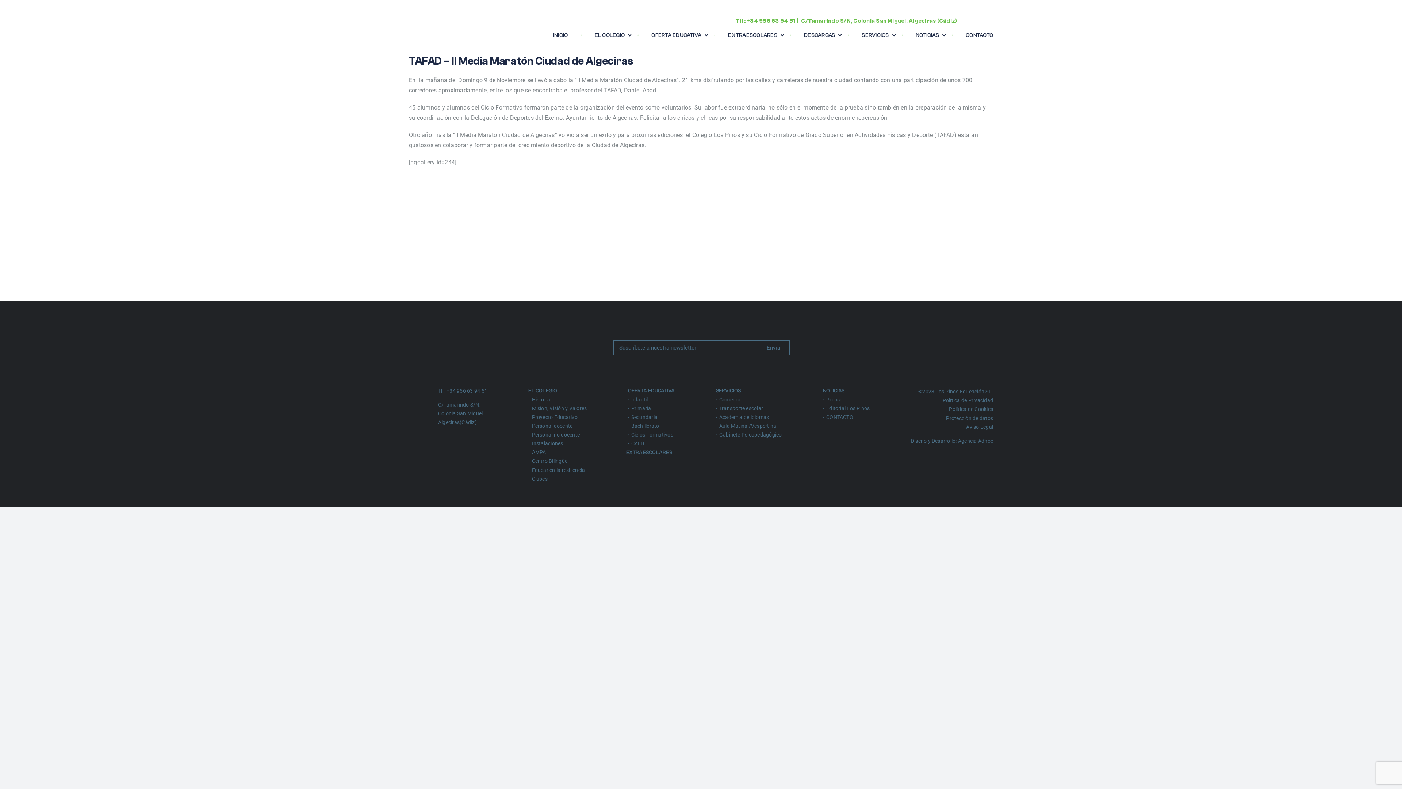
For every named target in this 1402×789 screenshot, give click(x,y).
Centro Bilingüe (550, 461)
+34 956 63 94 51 (771, 21)
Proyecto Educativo (555, 417)
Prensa (834, 400)
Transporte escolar (741, 408)
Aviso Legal (979, 427)
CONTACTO (839, 417)
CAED (637, 443)
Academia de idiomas (744, 417)
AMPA (539, 452)
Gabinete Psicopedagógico (750, 435)
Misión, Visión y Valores (559, 408)
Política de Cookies (971, 409)
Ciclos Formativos (652, 435)
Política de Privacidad (968, 400)
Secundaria (644, 417)
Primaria (641, 408)
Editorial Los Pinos (848, 408)
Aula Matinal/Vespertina (748, 426)
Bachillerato (645, 426)
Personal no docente (556, 435)
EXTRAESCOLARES (650, 453)
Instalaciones (547, 443)
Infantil (639, 400)
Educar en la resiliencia (558, 470)
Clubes (540, 479)
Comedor (730, 400)
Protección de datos (969, 418)
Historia (541, 400)
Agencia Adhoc (975, 441)
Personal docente (552, 426)
